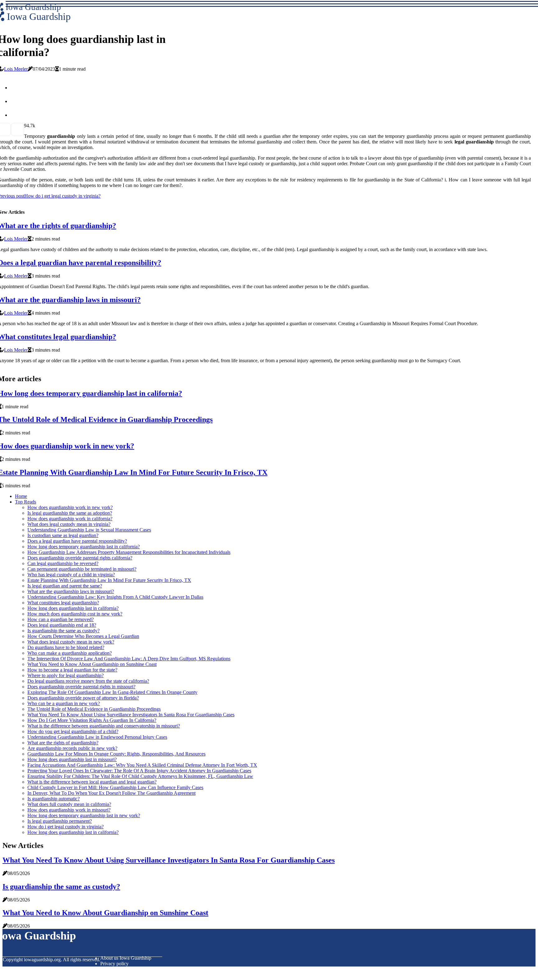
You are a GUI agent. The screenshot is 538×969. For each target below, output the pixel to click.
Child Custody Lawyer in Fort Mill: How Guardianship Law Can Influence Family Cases (115, 787)
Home (21, 496)
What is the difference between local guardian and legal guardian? (92, 781)
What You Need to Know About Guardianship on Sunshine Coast (92, 664)
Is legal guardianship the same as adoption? (69, 513)
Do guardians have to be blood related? (65, 647)
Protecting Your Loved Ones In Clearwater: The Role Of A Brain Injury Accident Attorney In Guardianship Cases (139, 770)
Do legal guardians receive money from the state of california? (88, 681)
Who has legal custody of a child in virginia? (71, 574)
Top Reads (25, 501)
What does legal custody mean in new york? (70, 641)
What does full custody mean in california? (69, 804)
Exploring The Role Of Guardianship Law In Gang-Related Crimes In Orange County (112, 692)
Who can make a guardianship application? (69, 653)
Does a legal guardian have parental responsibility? (77, 541)
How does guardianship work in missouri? (69, 809)
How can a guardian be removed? (60, 619)
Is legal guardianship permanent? (59, 821)
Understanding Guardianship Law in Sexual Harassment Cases (89, 529)
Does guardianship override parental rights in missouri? (81, 686)
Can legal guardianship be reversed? (62, 563)
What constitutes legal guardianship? (63, 602)
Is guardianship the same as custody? (63, 630)
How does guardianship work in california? (69, 518)
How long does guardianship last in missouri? (72, 759)
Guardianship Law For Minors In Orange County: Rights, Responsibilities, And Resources (116, 753)
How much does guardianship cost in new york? (74, 613)
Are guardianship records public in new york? (72, 748)
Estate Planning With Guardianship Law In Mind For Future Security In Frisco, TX (109, 580)
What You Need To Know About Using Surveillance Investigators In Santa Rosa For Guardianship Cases (130, 714)
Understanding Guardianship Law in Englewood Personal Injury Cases (97, 737)
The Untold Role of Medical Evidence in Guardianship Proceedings (94, 709)
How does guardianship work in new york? (70, 507)
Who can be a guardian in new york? (63, 703)
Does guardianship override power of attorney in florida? (83, 697)
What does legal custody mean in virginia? (69, 524)
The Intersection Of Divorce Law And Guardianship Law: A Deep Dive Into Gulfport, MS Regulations (128, 658)
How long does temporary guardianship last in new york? (83, 815)
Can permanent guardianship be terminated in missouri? (81, 569)
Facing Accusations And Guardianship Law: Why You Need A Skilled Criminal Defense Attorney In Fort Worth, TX (142, 765)
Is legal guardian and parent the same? (64, 585)
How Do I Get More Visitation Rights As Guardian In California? (91, 720)
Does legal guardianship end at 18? (61, 625)
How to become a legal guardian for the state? (72, 669)
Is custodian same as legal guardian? (62, 535)
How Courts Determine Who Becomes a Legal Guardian (83, 636)
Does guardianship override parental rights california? (79, 557)
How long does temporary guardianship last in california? (83, 546)
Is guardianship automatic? (53, 798)
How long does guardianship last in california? (73, 608)
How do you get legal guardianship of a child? (72, 731)
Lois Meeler (16, 69)
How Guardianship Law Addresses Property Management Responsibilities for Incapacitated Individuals (128, 552)
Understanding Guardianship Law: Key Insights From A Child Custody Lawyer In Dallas (115, 597)
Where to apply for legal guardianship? (65, 675)
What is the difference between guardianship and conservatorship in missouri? (103, 725)
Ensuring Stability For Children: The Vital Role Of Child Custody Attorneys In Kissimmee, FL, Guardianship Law (140, 776)
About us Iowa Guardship (125, 958)
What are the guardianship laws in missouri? (70, 591)
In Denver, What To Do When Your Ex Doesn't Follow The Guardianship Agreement (111, 793)
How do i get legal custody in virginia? (65, 826)
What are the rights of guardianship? (62, 742)
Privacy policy (114, 963)
